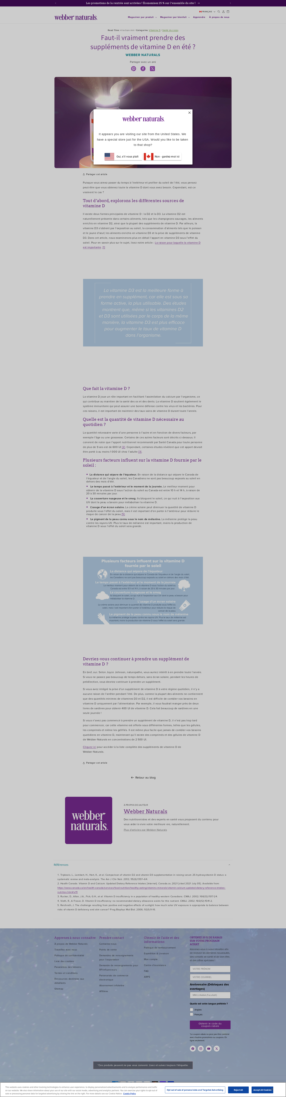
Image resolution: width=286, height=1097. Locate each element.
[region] (143, 1089)
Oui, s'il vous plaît (128, 156)
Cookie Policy (129, 1093)
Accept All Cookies (262, 1089)
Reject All (238, 1089)
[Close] (272, 1089)
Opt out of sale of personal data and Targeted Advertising (195, 1089)
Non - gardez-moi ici (167, 156)
